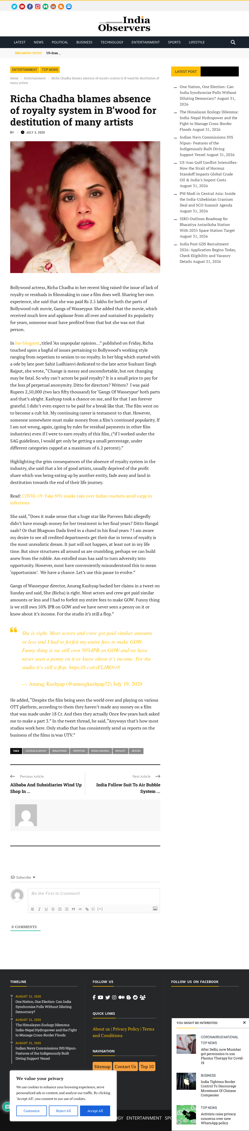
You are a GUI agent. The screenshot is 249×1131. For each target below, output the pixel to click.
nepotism (79, 750)
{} (93, 909)
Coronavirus (212, 1037)
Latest (20, 42)
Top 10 (147, 1066)
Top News (50, 69)
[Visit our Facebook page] (94, 997)
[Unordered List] (66, 909)
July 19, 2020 (127, 683)
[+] (100, 909)
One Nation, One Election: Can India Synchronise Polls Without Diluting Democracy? (208, 92)
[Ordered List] (59, 909)
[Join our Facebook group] (143, 997)
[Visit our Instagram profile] (114, 997)
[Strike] (53, 909)
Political (60, 42)
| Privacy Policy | (126, 1029)
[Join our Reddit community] (135, 997)
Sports (174, 42)
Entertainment (146, 42)
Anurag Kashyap (36, 750)
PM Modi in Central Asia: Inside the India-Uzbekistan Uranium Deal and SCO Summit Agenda (208, 199)
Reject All (63, 1110)
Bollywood (60, 750)
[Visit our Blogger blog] (128, 997)
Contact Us (125, 1066)
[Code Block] (80, 909)
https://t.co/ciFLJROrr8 (94, 667)
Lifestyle (197, 42)
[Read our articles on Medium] (121, 997)
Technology (112, 42)
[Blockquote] (73, 909)
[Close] (244, 1022)
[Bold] (32, 909)
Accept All (95, 1110)
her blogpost (27, 343)
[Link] (87, 909)
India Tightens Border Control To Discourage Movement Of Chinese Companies (218, 1088)
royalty (120, 750)
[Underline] (46, 909)
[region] (63, 1095)
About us (101, 1029)
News (39, 42)
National (230, 1037)
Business (84, 42)
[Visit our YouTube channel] (100, 997)
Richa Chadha (100, 750)
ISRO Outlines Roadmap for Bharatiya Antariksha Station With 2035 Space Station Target (207, 224)
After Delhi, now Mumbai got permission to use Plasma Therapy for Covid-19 (222, 1056)
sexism (136, 750)
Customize (32, 1110)
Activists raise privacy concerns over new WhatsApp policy (218, 1118)
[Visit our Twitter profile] (107, 997)
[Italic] (39, 909)
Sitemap (102, 1066)
